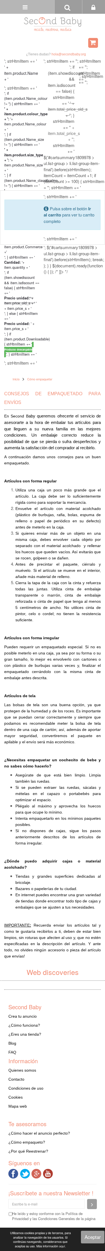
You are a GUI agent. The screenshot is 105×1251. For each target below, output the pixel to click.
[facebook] (14, 1173)
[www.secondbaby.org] (52, 24)
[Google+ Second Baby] (37, 1173)
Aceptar (93, 1236)
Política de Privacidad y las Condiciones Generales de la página (53, 1216)
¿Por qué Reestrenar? (28, 1151)
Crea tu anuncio (22, 1016)
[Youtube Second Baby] (48, 1173)
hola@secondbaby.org (69, 54)
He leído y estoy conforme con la (53, 1216)
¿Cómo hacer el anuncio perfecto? (39, 1133)
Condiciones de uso (25, 1088)
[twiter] (25, 1173)
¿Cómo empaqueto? (26, 1142)
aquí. (62, 1246)
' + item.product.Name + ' (21, 73)
